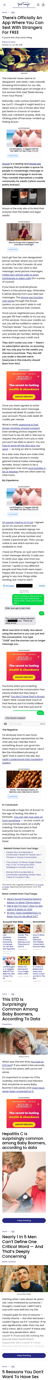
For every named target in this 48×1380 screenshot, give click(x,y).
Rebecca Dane (8, 42)
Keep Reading (24, 1220)
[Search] (38, 4)
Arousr (6, 163)
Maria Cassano (9, 1262)
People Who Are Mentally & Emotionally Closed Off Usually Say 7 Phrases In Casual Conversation (23, 855)
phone (33, 163)
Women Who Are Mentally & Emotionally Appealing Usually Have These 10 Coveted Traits (23, 874)
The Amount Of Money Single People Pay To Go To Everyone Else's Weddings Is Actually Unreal (24, 865)
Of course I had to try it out (17, 522)
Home (4, 12)
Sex (13, 12)
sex (39, 163)
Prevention (7, 1024)
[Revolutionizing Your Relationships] (24, 4)
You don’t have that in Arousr (28, 696)
